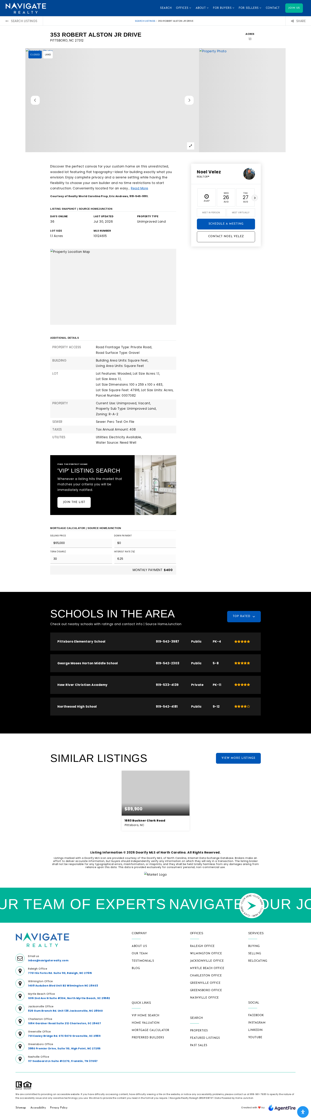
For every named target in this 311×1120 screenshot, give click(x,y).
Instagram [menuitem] (257, 1023)
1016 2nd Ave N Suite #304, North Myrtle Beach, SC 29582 (69, 998)
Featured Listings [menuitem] (205, 1038)
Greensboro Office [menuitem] (206, 990)
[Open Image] (112, 100)
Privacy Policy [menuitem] (58, 1108)
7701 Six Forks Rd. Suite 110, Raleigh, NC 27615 (60, 973)
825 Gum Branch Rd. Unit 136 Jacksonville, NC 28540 (65, 1011)
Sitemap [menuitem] (20, 1108)
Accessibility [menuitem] (38, 1108)
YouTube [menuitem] (255, 1037)
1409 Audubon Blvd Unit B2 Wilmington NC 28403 (63, 985)
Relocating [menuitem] (257, 961)
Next (254, 198)
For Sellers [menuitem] (249, 8)
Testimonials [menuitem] (143, 961)
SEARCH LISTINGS (145, 20)
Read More (139, 188)
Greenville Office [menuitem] (205, 983)
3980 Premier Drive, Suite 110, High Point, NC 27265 (64, 1048)
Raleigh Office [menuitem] (202, 946)
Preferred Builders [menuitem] (148, 1037)
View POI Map (113, 286)
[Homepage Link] (25, 8)
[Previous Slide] (35, 100)
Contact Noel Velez (226, 236)
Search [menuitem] (166, 8)
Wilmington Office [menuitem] (206, 953)
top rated (241, 616)
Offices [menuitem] (182, 8)
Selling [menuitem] (254, 953)
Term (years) (58, 551)
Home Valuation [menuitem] (145, 1023)
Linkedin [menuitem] (255, 1030)
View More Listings (238, 758)
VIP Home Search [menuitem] (145, 1015)
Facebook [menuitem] (256, 1015)
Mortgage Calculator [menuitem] (150, 1030)
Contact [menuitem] (273, 8)
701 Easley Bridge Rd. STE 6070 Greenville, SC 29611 (64, 1036)
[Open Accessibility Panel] (303, 1112)
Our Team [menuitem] (140, 953)
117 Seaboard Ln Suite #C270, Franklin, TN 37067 (63, 1061)
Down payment (123, 535)
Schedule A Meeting (226, 224)
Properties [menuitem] (199, 1030)
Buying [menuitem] (254, 946)
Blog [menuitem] (136, 968)
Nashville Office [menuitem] (204, 998)
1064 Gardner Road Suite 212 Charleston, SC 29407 (64, 1023)
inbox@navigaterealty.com (48, 960)
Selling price (58, 535)
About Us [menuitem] (139, 946)
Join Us (294, 8)
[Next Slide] (189, 100)
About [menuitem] (201, 8)
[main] (155, 452)
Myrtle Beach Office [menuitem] (207, 968)
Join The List (74, 502)
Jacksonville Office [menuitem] (207, 961)
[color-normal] (282, 1107)
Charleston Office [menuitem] (206, 975)
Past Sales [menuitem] (198, 1045)
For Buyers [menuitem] (223, 8)
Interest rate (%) (124, 551)
